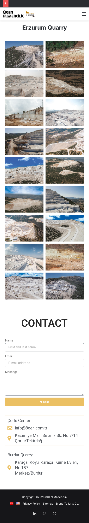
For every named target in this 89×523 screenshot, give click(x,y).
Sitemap (48, 503)
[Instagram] (44, 514)
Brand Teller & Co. (67, 503)
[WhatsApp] (54, 514)
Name (9, 340)
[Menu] (84, 15)
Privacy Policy (31, 503)
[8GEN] (19, 14)
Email (8, 356)
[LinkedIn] (35, 514)
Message (11, 372)
